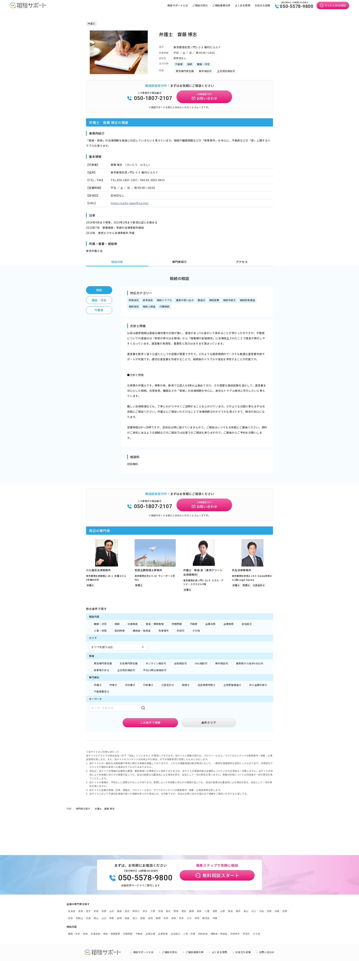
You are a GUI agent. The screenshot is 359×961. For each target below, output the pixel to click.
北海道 (71, 911)
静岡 (191, 911)
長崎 (173, 918)
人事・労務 (189, 933)
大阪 (261, 911)
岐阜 (199, 911)
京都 (269, 911)
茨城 (160, 911)
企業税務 (163, 933)
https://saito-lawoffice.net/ (130, 203)
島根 (119, 918)
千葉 (153, 911)
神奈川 (136, 911)
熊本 (181, 918)
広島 (88, 918)
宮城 (96, 911)
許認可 (246, 933)
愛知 (184, 911)
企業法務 (150, 933)
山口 (104, 918)
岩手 (88, 911)
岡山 (96, 918)
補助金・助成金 (219, 933)
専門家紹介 (179, 262)
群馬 (176, 911)
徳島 (127, 918)
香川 (135, 918)
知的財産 (203, 933)
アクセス (242, 262)
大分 (189, 918)
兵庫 (277, 911)
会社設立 (175, 933)
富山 (246, 911)
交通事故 (95, 933)
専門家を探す (83, 808)
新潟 (230, 911)
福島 (119, 911)
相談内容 (117, 262)
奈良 (70, 918)
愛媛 (142, 918)
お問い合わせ (267, 952)
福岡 (158, 918)
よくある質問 (242, 5)
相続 (99, 290)
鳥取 (111, 918)
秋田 (104, 911)
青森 (80, 911)
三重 (207, 911)
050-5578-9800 (297, 6)
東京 (127, 911)
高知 (150, 918)
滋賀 (284, 911)
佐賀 (166, 918)
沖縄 (215, 918)
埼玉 (145, 911)
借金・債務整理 (111, 933)
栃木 (168, 911)
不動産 (99, 310)
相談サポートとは (177, 5)
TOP (69, 808)
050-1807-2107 (153, 98)
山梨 (222, 911)
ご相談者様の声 (221, 5)
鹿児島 (205, 918)
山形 (111, 911)
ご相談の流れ (200, 5)
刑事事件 (235, 933)
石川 (253, 911)
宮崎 (197, 918)
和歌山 (79, 918)
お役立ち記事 (262, 5)
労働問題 (128, 933)
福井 (238, 911)
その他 (256, 933)
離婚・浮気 (99, 300)
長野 (215, 911)
